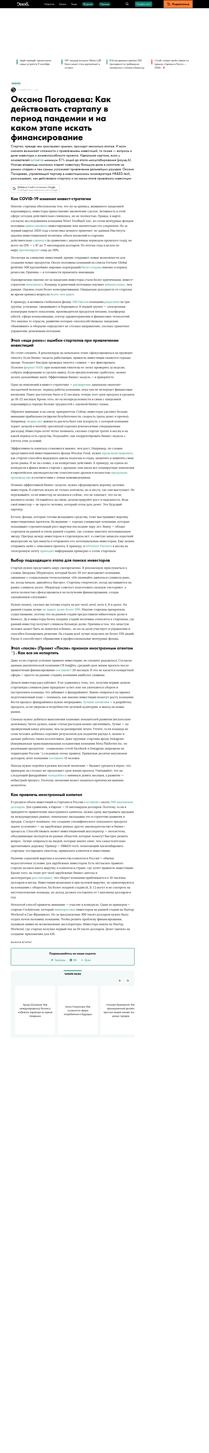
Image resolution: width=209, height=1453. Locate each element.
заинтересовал (64, 909)
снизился (40, 240)
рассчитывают (42, 878)
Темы (74, 4)
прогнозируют (29, 250)
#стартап (27, 942)
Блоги (62, 4)
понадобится (57, 775)
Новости (49, 4)
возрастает (35, 421)
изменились (34, 284)
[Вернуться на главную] (23, 4)
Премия (104, 4)
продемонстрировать (117, 453)
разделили (112, 302)
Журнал (88, 4)
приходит (47, 551)
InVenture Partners (99, 546)
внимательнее (115, 284)
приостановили (36, 226)
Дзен (88, 960)
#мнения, (16, 942)
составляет (64, 670)
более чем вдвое (62, 294)
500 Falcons (80, 302)
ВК (75, 960)
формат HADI (33, 367)
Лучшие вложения (96, 702)
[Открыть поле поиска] (127, 4)
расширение (82, 384)
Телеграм (60, 960)
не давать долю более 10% (61, 609)
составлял (56, 758)
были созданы (91, 267)
